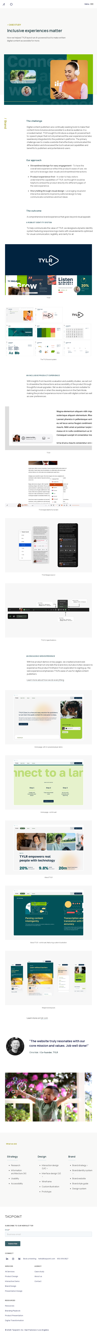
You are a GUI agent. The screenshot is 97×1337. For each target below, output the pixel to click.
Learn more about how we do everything (45, 680)
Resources (9, 1306)
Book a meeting (29, 1258)
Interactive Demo (12, 1281)
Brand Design (10, 1286)
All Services (10, 1271)
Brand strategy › (80, 1165)
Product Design (11, 1276)
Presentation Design (13, 1291)
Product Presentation (14, 1315)
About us (38, 1276)
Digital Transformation (14, 1320)
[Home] (8, 4)
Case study (39, 1271)
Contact (37, 1281)
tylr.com (44, 1018)
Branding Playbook (12, 1310)
